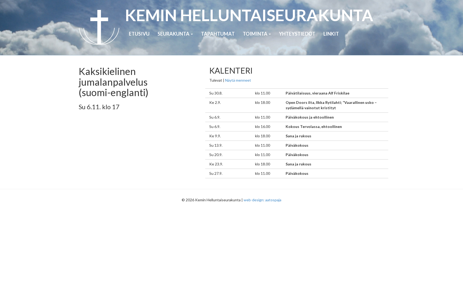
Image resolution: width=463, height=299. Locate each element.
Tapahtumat (218, 34)
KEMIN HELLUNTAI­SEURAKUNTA (249, 15)
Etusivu (139, 34)
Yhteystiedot (297, 34)
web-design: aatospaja (262, 200)
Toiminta (255, 34)
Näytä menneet (238, 80)
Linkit (331, 34)
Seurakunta (174, 34)
